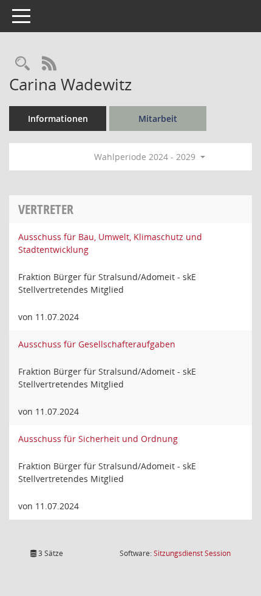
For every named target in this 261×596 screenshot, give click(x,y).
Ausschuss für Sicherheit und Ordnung (98, 438)
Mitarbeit (157, 118)
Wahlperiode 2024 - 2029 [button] (146, 156)
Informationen (58, 118)
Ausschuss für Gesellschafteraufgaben (96, 344)
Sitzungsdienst (192, 553)
